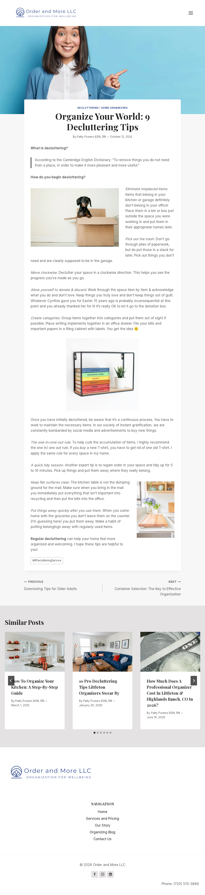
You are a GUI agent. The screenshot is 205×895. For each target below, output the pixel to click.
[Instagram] (102, 874)
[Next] (194, 680)
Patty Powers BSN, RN (91, 136)
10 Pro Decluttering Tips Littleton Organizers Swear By (99, 687)
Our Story (102, 825)
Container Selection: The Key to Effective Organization (148, 588)
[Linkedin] (110, 874)
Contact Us (102, 839)
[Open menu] (193, 13)
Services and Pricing (102, 819)
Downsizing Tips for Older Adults (50, 585)
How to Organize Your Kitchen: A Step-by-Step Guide (34, 687)
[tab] (94, 733)
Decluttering (88, 107)
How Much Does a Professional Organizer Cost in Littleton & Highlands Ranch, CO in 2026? (170, 693)
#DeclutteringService (46, 560)
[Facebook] (94, 874)
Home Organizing (114, 107)
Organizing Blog (102, 832)
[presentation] (35, 652)
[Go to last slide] (11, 680)
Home (102, 812)
